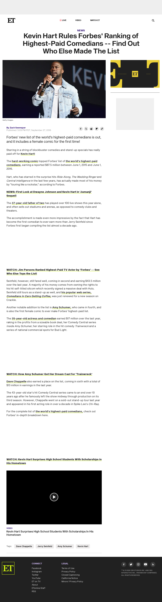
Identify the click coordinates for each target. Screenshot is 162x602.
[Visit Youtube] (145, 564)
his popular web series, (49, 294)
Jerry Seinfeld (44, 546)
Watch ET (95, 20)
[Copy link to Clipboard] (102, 129)
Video (78, 20)
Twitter (35, 574)
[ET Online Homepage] (11, 20)
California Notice (70, 578)
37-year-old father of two (28, 203)
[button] (54, 497)
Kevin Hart (83, 546)
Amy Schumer (65, 546)
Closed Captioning (71, 574)
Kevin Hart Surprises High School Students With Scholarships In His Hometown (49, 533)
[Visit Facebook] (123, 565)
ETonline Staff (38, 588)
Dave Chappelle (16, 381)
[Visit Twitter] (131, 565)
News (81, 30)
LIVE (64, 20)
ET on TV (36, 581)
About (35, 584)
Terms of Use (68, 568)
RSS (34, 591)
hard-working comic (25, 161)
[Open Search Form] (153, 20)
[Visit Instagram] (138, 565)
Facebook (36, 568)
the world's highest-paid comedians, (59, 411)
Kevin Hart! (28, 154)
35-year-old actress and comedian (34, 319)
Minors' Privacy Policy (72, 581)
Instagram (37, 571)
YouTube (36, 578)
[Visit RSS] (152, 565)
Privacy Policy (68, 571)
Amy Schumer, (61, 307)
